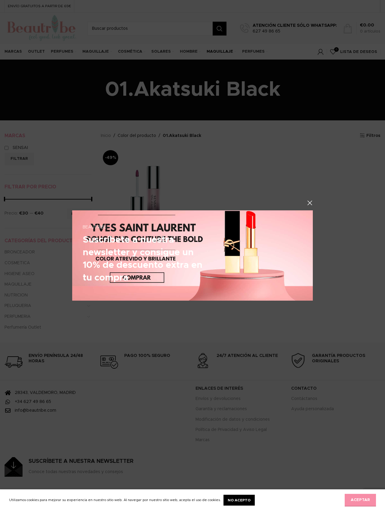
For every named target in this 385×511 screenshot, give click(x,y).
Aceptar (360, 500)
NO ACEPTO (239, 500)
